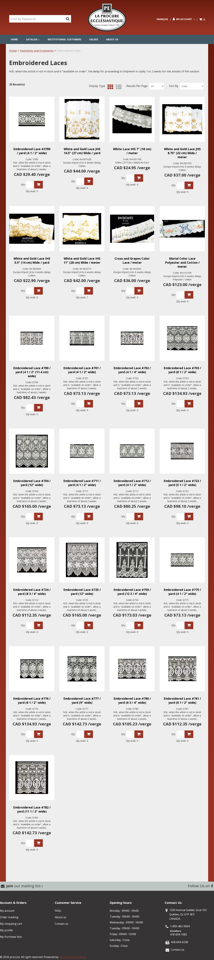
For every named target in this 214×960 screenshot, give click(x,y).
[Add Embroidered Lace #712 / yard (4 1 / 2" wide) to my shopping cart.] (138, 516)
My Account (184, 19)
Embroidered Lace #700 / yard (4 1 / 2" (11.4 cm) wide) (31, 372)
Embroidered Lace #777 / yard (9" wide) (82, 701)
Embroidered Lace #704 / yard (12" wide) (31, 483)
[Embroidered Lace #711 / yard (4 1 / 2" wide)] (81, 451)
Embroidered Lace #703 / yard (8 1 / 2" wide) (182, 370)
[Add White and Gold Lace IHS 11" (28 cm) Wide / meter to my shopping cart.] (88, 291)
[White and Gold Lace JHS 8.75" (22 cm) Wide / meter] (182, 119)
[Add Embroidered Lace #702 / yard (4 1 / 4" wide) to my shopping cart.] (138, 403)
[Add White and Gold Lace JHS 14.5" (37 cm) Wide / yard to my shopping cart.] (88, 181)
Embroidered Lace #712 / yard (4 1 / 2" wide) (132, 483)
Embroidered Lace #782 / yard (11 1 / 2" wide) (31, 809)
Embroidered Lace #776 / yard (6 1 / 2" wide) (31, 701)
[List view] (118, 87)
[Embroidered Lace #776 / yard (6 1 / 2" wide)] (31, 668)
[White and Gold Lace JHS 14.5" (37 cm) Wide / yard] (81, 119)
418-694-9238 (179, 942)
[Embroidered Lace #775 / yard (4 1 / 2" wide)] (182, 559)
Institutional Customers (64, 39)
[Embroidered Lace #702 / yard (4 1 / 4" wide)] (132, 338)
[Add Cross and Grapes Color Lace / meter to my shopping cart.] (138, 291)
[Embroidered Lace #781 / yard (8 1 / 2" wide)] (182, 668)
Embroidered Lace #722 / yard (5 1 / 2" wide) (182, 483)
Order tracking (9, 917)
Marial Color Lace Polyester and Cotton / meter (182, 262)
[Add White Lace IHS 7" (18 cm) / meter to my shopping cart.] (138, 178)
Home (14, 39)
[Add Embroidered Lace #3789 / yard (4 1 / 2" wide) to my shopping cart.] (38, 184)
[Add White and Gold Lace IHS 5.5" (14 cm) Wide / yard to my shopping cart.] (38, 291)
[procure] (107, 17)
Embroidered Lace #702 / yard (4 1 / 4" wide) (132, 370)
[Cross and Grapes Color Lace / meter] (132, 228)
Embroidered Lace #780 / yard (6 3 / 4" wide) (132, 701)
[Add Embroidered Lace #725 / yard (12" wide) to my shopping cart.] (88, 625)
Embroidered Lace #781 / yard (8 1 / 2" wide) (182, 701)
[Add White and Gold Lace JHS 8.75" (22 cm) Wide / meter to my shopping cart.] (189, 185)
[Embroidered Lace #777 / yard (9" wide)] (81, 668)
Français (162, 19)
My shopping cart (11, 924)
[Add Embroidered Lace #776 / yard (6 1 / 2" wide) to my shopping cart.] (38, 734)
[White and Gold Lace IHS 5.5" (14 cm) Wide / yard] (31, 228)
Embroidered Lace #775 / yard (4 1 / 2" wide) (182, 592)
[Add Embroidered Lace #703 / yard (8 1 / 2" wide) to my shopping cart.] (189, 403)
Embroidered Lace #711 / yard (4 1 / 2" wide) (82, 483)
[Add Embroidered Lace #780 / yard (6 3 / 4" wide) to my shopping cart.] (138, 734)
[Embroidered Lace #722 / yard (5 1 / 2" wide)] (182, 451)
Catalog (31, 39)
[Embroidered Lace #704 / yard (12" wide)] (31, 451)
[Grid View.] (109, 87)
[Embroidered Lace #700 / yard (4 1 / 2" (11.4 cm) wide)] (31, 338)
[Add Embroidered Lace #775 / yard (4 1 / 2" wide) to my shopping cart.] (189, 625)
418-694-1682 (178, 934)
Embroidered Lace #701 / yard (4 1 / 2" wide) (82, 370)
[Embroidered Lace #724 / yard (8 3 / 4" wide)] (31, 559)
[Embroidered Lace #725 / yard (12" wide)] (81, 559)
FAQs (58, 911)
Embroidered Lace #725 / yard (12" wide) (82, 592)
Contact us (61, 924)
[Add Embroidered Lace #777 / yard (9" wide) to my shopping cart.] (88, 734)
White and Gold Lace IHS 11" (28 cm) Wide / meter (82, 260)
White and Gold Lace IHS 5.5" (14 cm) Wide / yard (32, 260)
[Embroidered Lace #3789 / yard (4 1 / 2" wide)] (31, 119)
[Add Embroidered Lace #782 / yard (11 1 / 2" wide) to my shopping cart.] (38, 843)
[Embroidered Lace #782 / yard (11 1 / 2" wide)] (31, 777)
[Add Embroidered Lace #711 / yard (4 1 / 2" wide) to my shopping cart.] (88, 516)
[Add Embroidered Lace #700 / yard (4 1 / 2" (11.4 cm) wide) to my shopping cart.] (38, 407)
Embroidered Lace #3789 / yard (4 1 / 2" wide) (31, 151)
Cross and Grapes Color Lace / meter (132, 260)
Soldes (93, 39)
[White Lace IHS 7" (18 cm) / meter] (132, 119)
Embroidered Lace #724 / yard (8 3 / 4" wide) (31, 592)
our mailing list (24, 885)
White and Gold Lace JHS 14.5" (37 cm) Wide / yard (82, 151)
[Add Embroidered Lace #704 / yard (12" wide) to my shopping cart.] (38, 516)
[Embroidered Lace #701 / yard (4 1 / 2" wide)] (81, 338)
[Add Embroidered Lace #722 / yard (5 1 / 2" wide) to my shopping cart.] (189, 516)
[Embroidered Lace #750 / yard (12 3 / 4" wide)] (132, 559)
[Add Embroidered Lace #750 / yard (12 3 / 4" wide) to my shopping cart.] (138, 625)
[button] (202, 19)
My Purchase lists (11, 937)
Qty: (23, 184)
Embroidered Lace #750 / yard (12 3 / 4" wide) (132, 592)
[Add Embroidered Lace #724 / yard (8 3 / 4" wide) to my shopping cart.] (38, 625)
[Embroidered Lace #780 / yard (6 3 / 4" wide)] (132, 668)
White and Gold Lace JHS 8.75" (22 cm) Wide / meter (182, 153)
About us (112, 39)
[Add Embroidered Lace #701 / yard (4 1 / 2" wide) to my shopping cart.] (88, 403)
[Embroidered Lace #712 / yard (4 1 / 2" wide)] (132, 451)
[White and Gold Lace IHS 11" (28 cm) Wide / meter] (81, 228)
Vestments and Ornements (37, 50)
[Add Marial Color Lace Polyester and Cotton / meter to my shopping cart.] (189, 295)
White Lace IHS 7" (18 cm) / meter (132, 151)
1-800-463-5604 (180, 926)
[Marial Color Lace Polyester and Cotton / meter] (182, 228)
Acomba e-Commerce (73, 957)
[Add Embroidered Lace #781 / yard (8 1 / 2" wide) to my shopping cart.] (189, 734)
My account (7, 911)
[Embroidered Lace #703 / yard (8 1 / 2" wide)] (182, 338)
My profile (6, 930)
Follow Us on (199, 885)
